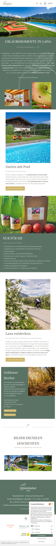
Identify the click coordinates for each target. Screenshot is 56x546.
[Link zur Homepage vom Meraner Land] (24, 529)
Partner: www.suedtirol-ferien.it (8, 543)
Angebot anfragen (10, 410)
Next (47, 463)
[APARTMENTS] (17, 108)
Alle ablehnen (41, 541)
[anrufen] (37, 3)
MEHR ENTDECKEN (15, 188)
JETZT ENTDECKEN (15, 360)
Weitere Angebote (10, 414)
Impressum (3, 542)
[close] (52, 503)
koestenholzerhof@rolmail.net (19, 505)
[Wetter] (26, 521)
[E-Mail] (41, 3)
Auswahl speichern (41, 538)
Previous (9, 463)
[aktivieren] (32, 529)
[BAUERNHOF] (41, 108)
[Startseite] (28, 491)
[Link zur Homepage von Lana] (10, 529)
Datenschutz (10, 542)
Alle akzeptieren (41, 535)
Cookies (16, 542)
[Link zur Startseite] (7, 5)
